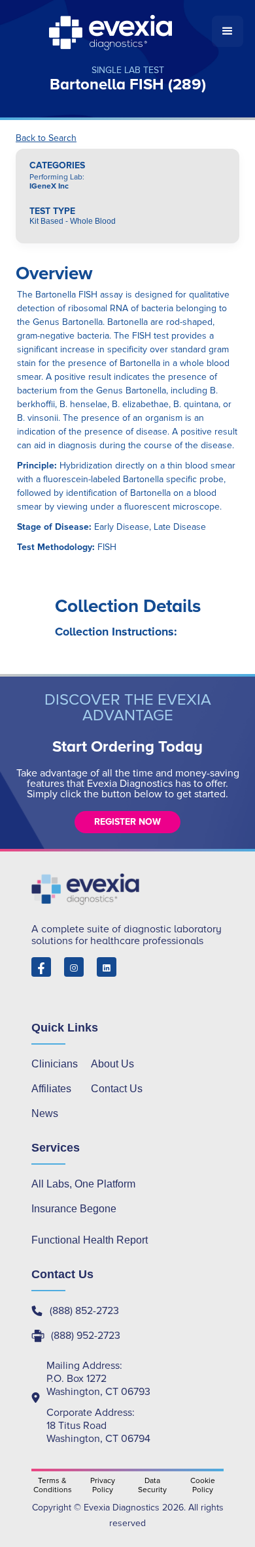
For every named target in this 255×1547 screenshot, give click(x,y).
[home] (112, 31)
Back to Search (46, 138)
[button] (227, 31)
